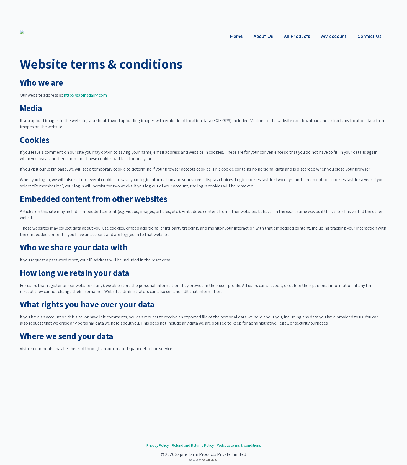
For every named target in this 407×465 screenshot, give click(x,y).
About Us (263, 36)
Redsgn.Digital (210, 459)
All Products (297, 36)
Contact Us (369, 36)
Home (236, 36)
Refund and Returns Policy (193, 445)
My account (333, 36)
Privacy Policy (157, 445)
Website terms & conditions (239, 445)
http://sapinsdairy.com (85, 95)
